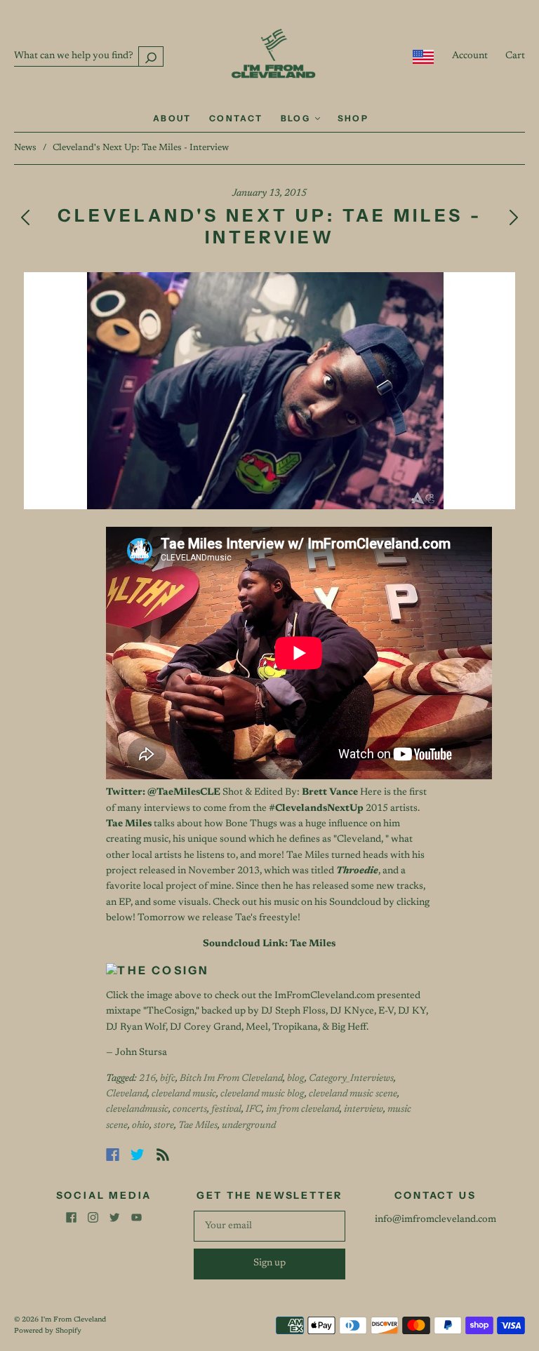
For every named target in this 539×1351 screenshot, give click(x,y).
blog (296, 1079)
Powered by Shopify (47, 1331)
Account (470, 56)
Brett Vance (330, 793)
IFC (254, 1110)
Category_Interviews (351, 1079)
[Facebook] (112, 1155)
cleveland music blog (262, 1094)
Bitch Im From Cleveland (231, 1079)
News (25, 147)
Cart (515, 56)
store (164, 1126)
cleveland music (184, 1094)
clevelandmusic (137, 1110)
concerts (190, 1110)
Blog (297, 118)
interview (363, 1110)
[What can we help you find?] (89, 56)
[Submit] (151, 56)
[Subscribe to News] (162, 1155)
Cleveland (126, 1094)
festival (226, 1110)
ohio (140, 1126)
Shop (353, 118)
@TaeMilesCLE (183, 793)
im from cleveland (303, 1110)
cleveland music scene (353, 1094)
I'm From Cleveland (73, 1320)
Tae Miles (198, 1126)
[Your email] (269, 1226)
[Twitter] (137, 1155)
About (172, 118)
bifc (167, 1079)
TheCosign (170, 1011)
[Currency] (423, 56)
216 (147, 1079)
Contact (236, 118)
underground (249, 1126)
